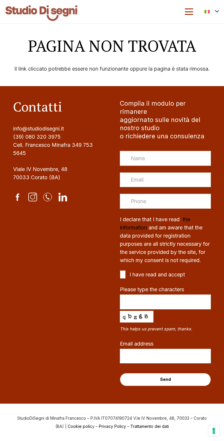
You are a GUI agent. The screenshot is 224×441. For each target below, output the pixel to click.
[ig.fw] (32, 197)
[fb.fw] (17, 197)
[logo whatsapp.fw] (47, 197)
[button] (189, 12)
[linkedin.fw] (62, 197)
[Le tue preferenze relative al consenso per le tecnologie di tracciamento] (213, 430)
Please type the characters (154, 289)
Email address (139, 344)
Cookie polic (80, 426)
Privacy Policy (112, 426)
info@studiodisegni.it (38, 128)
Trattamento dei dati (149, 426)
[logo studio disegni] (41, 11)
